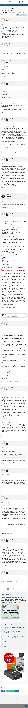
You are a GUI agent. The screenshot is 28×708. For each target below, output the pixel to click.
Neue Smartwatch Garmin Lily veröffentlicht (14, 636)
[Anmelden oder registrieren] (22, 1)
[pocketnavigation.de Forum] (5, 1)
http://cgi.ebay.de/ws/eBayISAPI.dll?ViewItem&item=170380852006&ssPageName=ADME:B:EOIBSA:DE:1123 (13, 32)
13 (19, 588)
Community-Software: (14, 706)
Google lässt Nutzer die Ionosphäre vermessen (15, 627)
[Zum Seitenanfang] (26, 706)
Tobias (5, 629)
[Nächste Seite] (22, 589)
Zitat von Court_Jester (8, 451)
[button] (26, 1)
